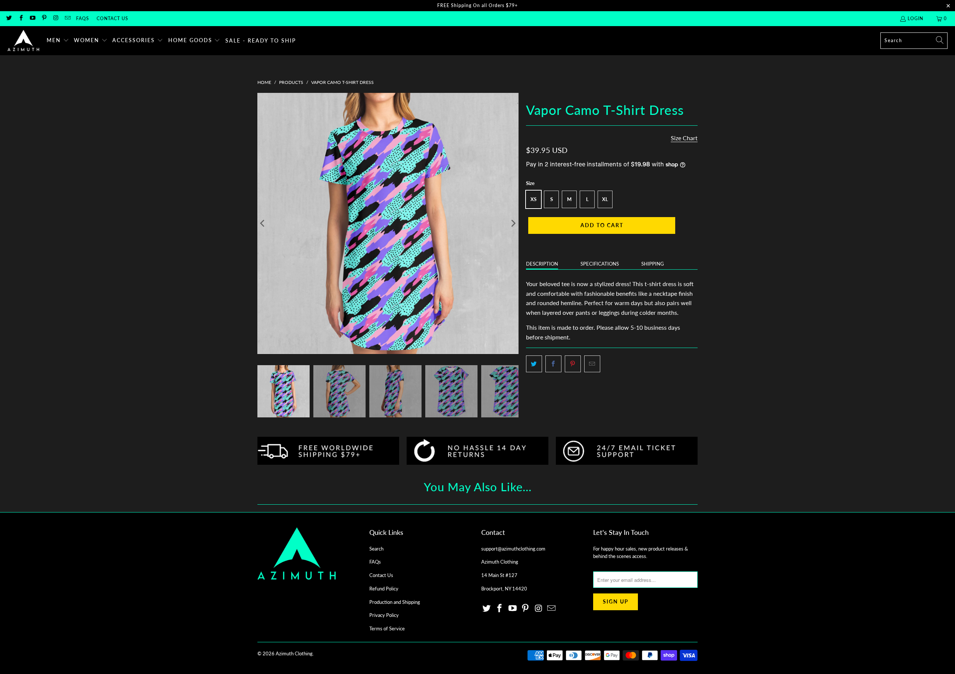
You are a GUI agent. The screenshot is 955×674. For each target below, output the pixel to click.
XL (605, 199)
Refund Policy (383, 589)
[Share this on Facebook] (553, 364)
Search (376, 549)
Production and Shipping (394, 602)
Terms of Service (387, 628)
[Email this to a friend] (592, 364)
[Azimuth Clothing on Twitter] (9, 18)
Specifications (599, 264)
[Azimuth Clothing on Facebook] (20, 18)
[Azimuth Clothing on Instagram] (55, 18)
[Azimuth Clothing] (23, 40)
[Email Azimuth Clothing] (67, 18)
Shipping (652, 264)
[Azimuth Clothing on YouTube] (32, 18)
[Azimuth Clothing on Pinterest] (44, 18)
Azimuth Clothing (294, 653)
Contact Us (112, 18)
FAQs (82, 18)
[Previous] (263, 223)
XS (533, 199)
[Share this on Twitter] (534, 364)
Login (915, 18)
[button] (58, 40)
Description (542, 264)
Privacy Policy (384, 615)
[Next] (513, 223)
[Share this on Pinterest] (573, 364)
